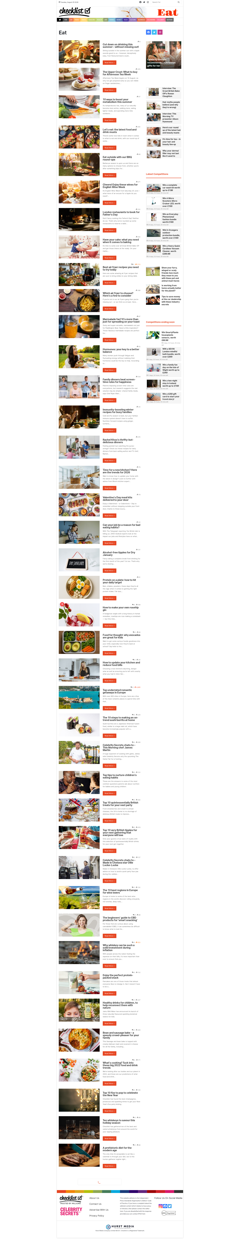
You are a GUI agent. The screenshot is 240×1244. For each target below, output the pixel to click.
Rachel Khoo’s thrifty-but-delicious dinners (118, 441)
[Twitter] (170, 1206)
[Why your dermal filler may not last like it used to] (154, 154)
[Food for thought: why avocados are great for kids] (79, 642)
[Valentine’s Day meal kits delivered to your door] (79, 504)
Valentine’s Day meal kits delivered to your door (117, 498)
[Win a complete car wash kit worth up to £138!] (154, 188)
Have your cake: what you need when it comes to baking (121, 241)
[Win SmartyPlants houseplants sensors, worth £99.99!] (153, 335)
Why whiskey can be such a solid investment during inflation (118, 948)
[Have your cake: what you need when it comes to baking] (79, 247)
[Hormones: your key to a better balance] (79, 356)
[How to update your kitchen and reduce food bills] (79, 669)
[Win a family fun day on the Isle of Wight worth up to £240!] (154, 368)
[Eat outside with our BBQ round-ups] (79, 164)
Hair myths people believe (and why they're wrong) (171, 104)
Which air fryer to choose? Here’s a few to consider (118, 294)
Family (77, 20)
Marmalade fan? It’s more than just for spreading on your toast (121, 320)
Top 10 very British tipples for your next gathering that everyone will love (120, 833)
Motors (169, 20)
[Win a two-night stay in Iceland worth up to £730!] (154, 383)
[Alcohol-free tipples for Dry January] (79, 559)
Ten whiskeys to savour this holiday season (119, 1121)
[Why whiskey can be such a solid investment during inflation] (79, 952)
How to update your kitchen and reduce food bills (121, 663)
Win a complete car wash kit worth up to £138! (171, 187)
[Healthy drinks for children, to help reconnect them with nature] (79, 1010)
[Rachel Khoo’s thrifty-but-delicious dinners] (79, 447)
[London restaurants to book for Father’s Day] (79, 219)
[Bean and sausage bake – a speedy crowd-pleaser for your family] (79, 1040)
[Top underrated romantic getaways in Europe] (79, 697)
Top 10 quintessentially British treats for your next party (120, 803)
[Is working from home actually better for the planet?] (153, 289)
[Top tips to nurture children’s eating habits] (79, 782)
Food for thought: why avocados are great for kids (121, 636)
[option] (163, 55)
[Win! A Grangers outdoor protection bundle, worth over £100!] (154, 233)
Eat (71, 20)
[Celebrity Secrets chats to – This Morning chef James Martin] (79, 752)
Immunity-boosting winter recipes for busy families (118, 410)
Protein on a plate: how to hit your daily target (119, 581)
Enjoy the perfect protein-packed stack (118, 976)
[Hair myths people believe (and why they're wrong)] (154, 106)
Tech (126, 20)
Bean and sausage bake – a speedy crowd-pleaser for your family (121, 1035)
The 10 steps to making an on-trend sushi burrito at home (120, 718)
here (143, 1214)
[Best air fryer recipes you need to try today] (79, 274)
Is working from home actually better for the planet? (171, 288)
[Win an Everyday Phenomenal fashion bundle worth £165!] (154, 217)
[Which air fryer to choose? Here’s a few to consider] (79, 300)
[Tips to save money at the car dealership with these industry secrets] (153, 300)
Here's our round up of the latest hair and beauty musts (171, 130)
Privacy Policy (96, 1215)
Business (141, 20)
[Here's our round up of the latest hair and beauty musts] (154, 131)
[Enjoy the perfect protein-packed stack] (79, 982)
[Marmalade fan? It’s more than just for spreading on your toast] (79, 326)
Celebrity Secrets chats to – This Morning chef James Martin (119, 747)
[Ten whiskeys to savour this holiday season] (79, 1127)
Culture (133, 20)
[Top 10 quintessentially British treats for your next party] (79, 809)
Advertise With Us (98, 1209)
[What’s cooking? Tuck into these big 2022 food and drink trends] (79, 1070)
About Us (94, 1198)
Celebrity (160, 20)
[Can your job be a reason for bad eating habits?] (79, 532)
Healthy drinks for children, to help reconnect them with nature (120, 1005)
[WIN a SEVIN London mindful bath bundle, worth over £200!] (154, 352)
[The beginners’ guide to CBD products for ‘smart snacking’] (79, 925)
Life (105, 20)
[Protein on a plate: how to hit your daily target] (79, 587)
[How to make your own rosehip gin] (79, 614)
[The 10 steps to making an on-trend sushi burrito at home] (79, 724)
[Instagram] (161, 1206)
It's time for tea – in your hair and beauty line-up (171, 141)
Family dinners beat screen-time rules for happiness (119, 380)
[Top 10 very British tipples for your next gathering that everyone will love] (79, 837)
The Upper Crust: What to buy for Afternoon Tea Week (120, 73)
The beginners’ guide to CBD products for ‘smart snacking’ (120, 919)
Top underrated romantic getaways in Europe (117, 691)
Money (119, 20)
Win (65, 20)
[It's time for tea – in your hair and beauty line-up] (154, 143)
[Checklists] (75, 12)
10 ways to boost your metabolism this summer (117, 100)
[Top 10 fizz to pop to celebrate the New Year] (79, 1100)
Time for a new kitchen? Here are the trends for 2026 (120, 471)
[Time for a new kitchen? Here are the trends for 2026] (79, 477)
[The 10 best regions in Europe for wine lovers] (79, 897)
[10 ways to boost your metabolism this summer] (79, 106)
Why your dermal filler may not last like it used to (170, 153)
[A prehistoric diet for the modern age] (79, 1155)
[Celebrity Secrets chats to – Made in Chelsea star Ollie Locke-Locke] (79, 867)
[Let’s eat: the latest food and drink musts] (79, 136)
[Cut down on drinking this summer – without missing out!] (79, 51)
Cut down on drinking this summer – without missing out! (121, 45)
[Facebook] (165, 1206)
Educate (92, 20)
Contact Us (95, 1204)
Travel (84, 20)
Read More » (109, 63)
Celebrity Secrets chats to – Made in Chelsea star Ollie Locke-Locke (119, 863)
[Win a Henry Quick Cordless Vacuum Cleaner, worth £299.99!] (154, 249)
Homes (111, 20)
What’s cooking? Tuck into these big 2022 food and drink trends (120, 1065)
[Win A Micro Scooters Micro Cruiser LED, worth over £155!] (154, 201)
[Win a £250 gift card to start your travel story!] (154, 397)
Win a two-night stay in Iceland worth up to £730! (170, 383)
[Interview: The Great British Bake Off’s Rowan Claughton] (154, 92)
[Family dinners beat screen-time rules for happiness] (79, 386)
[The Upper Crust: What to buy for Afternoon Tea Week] (79, 79)
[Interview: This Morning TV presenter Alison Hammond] (154, 117)
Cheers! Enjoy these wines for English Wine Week (120, 185)
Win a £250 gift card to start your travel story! (170, 396)
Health (99, 20)
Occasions (151, 20)
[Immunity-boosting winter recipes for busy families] (79, 417)
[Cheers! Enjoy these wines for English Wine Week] (79, 191)
